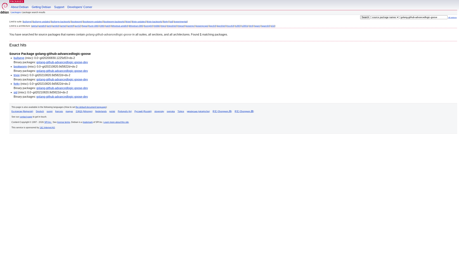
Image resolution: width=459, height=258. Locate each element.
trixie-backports (154, 21)
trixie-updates (138, 21)
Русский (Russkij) (143, 111)
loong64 (148, 26)
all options (452, 17)
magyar (69, 111)
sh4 (251, 26)
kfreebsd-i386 (136, 26)
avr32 (78, 26)
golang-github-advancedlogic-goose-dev (62, 62)
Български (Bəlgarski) (22, 111)
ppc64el (221, 26)
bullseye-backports (60, 21)
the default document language (91, 107)
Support (59, 7)
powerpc (190, 26)
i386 (102, 26)
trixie (128, 21)
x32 (273, 26)
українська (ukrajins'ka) (198, 111)
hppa (84, 26)
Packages (16, 1)
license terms (63, 122)
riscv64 (230, 26)
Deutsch (40, 111)
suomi (50, 111)
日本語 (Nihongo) (84, 111)
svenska (171, 111)
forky (166, 21)
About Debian (20, 7)
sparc (257, 26)
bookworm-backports (114, 21)
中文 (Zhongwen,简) (222, 111)
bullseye (27, 21)
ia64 (108, 26)
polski (112, 111)
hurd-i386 (93, 26)
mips (163, 26)
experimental (180, 21)
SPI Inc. (48, 122)
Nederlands (101, 111)
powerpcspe (202, 26)
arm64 (56, 26)
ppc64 (213, 26)
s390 (237, 26)
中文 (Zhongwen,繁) (244, 111)
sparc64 (265, 26)
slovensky (159, 111)
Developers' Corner (79, 7)
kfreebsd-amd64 (120, 26)
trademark (88, 122)
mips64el (171, 26)
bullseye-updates (41, 21)
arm (49, 26)
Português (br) (125, 111)
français (59, 111)
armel (63, 26)
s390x (245, 26)
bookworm (77, 21)
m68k (156, 26)
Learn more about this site (116, 122)
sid (171, 21)
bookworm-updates (92, 21)
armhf (70, 26)
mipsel (181, 26)
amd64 (42, 26)
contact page (26, 117)
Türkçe (181, 111)
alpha (34, 26)
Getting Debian (41, 7)
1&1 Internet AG (47, 127)
